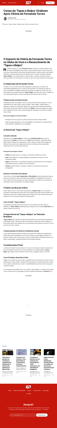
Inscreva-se (50, 2)
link (19, 208)
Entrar (42, 2)
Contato (29, 390)
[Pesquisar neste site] (38, 3)
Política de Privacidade (19, 390)
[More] (19, 3)
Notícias (4, 2)
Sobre (9, 390)
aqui (51, 271)
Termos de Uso (37, 390)
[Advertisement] (28, 41)
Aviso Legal (46, 390)
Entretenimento (12, 2)
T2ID (29, 393)
